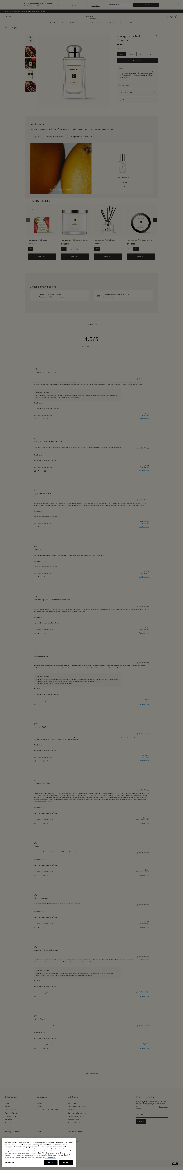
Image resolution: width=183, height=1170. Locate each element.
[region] (39, 1152)
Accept (66, 1162)
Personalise (9, 1162)
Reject (50, 1162)
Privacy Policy (51, 1157)
